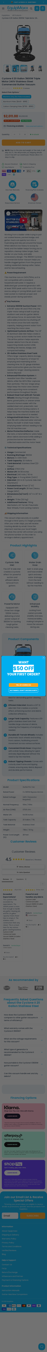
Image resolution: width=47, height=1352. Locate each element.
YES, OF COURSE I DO (23, 685)
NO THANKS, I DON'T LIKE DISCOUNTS (23, 690)
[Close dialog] (43, 657)
